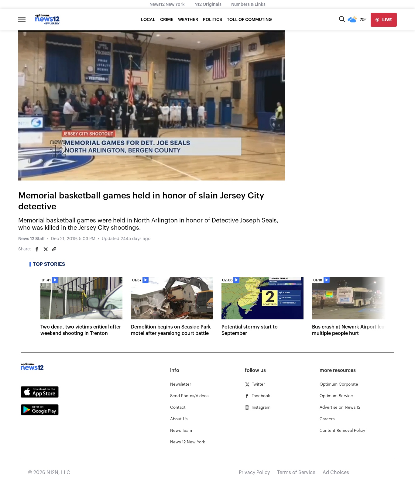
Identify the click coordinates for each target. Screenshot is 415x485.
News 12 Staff (31, 239)
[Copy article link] (54, 249)
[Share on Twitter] (45, 249)
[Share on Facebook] (37, 249)
